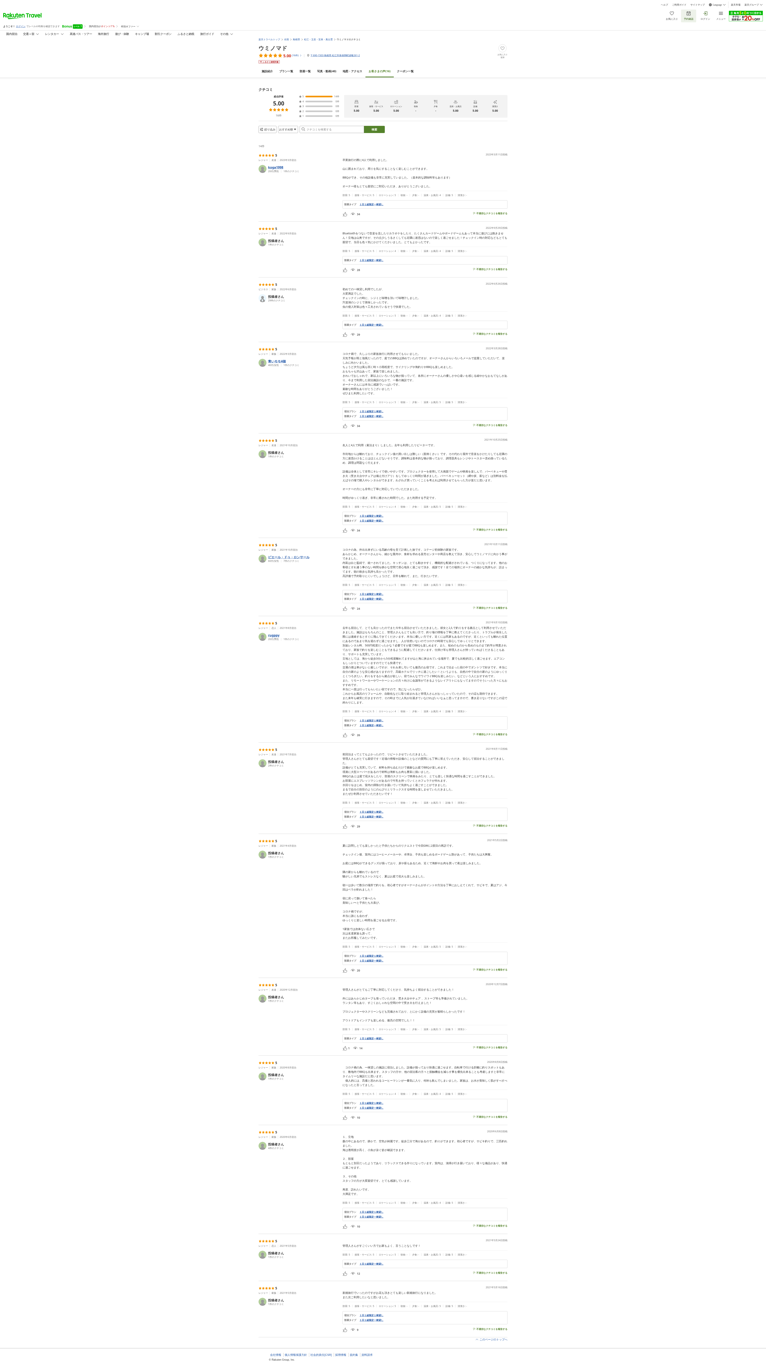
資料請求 (367, 1354)
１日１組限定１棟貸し (371, 411)
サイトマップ (697, 4)
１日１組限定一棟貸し (371, 204)
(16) (380, 71)
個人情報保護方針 (296, 1354)
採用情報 (340, 1354)
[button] (299, 169)
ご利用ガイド (679, 4)
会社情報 (275, 1354)
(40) (326, 71)
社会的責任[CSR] (321, 1354)
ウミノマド (273, 48)
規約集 (354, 1354)
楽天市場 (735, 4)
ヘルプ (664, 4)
